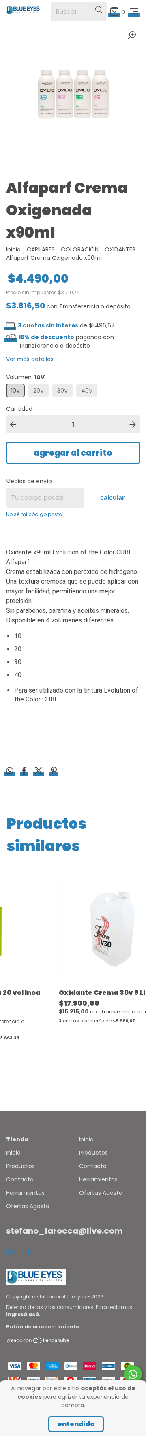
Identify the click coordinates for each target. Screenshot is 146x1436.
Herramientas (25, 1193)
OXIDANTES (120, 249)
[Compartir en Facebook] (24, 772)
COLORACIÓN (80, 249)
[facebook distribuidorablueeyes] (28, 1252)
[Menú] (134, 11)
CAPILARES (41, 249)
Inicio (13, 249)
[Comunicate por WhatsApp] (133, 1374)
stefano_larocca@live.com (64, 1230)
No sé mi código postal (35, 514)
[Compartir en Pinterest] (54, 772)
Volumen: (25, 377)
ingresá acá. (23, 1314)
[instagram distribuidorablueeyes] (9, 1252)
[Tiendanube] (38, 1341)
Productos (20, 1166)
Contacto (20, 1179)
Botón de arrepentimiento (42, 1326)
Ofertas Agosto (27, 1206)
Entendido (76, 1424)
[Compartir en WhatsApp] (9, 771)
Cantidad (19, 409)
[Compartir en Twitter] (39, 772)
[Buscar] (99, 10)
